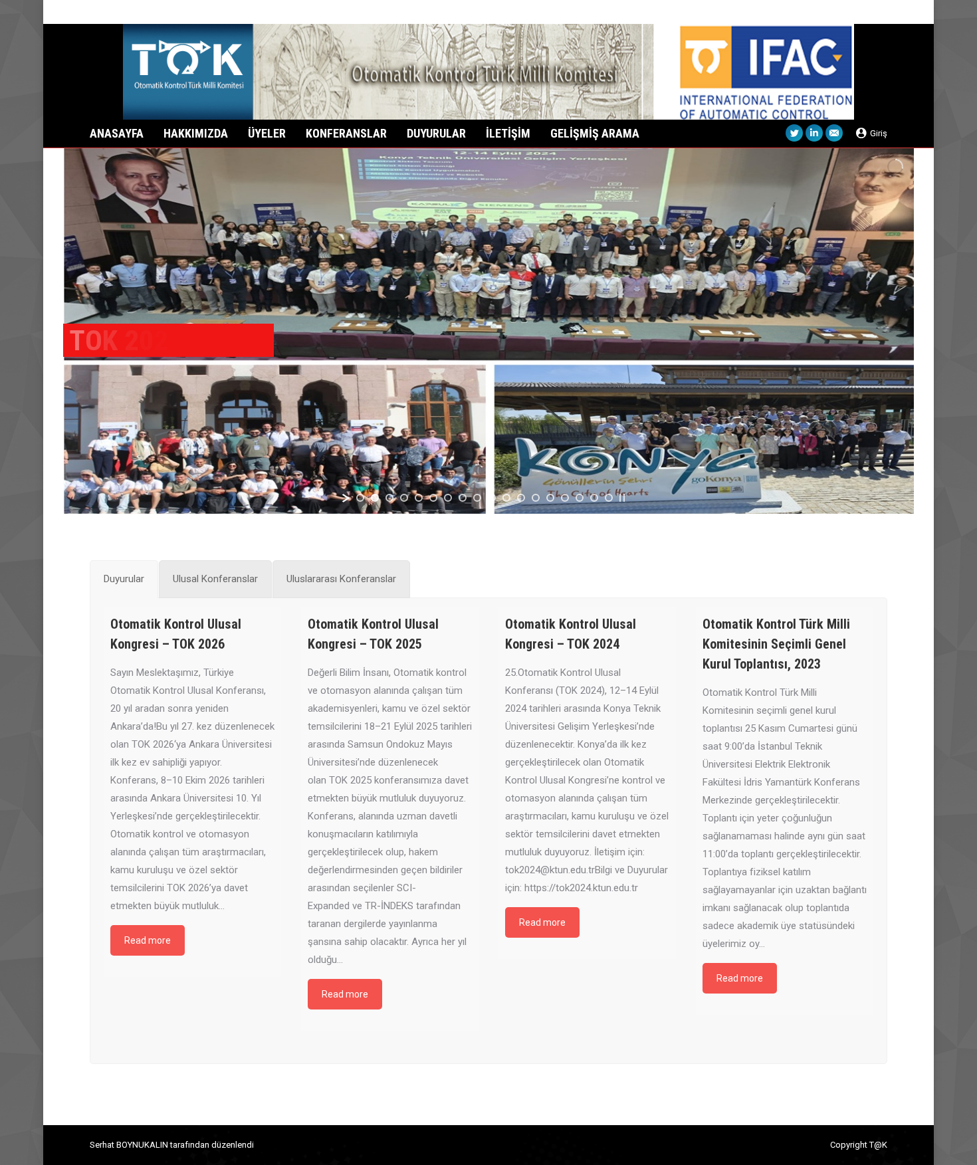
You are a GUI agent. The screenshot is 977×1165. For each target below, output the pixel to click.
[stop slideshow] (622, 498)
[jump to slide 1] (360, 498)
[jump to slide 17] (594, 498)
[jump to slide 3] (389, 498)
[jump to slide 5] (419, 498)
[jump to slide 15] (565, 498)
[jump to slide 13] (536, 498)
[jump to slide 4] (404, 498)
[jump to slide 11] (506, 498)
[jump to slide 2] (375, 498)
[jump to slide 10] (492, 498)
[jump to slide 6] (433, 498)
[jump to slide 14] (550, 498)
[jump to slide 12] (521, 498)
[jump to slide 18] (609, 498)
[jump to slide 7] (448, 498)
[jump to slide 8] (463, 498)
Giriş (878, 133)
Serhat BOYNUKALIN (129, 1145)
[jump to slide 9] (477, 498)
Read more (147, 940)
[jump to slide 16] (580, 498)
